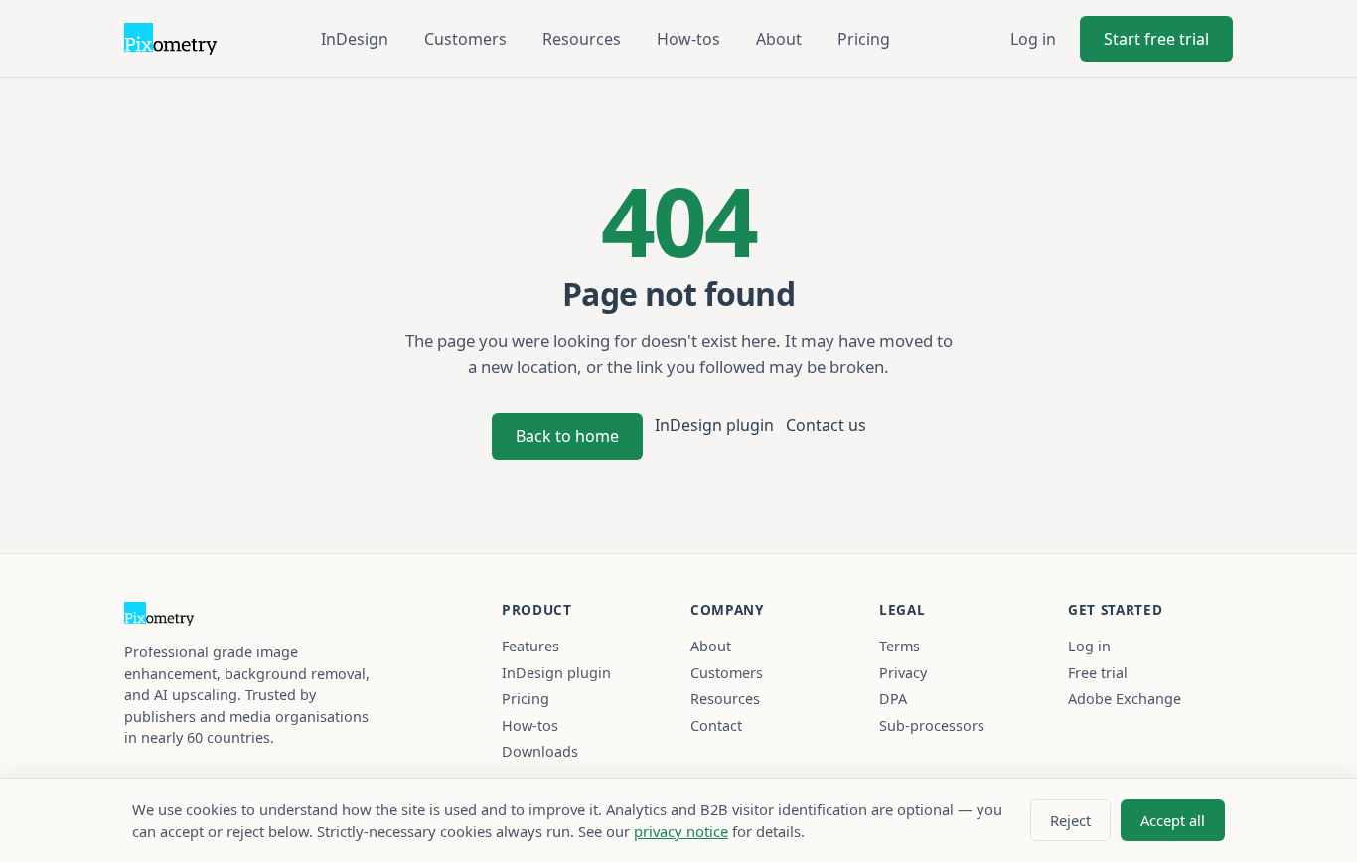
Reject (1070, 820)
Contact (716, 725)
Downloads (540, 751)
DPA (893, 698)
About (779, 39)
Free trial (1098, 672)
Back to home (567, 436)
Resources (581, 39)
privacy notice (681, 831)
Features (530, 646)
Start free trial (1156, 39)
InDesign (354, 39)
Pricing (863, 39)
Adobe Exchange (1124, 698)
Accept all (1172, 820)
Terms (899, 646)
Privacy (903, 672)
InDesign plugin (714, 425)
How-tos (688, 39)
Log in (1033, 39)
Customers (465, 39)
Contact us (826, 425)
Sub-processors (931, 725)
